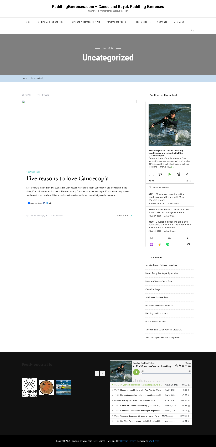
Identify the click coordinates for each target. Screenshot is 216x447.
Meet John (179, 22)
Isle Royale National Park (156, 297)
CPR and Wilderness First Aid (86, 22)
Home (28, 22)
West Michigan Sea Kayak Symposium (162, 337)
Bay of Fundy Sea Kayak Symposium (161, 273)
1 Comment (58, 216)
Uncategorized (33, 172)
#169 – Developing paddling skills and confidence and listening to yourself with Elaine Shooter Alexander (170, 224)
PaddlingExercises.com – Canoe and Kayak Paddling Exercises (108, 6)
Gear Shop (162, 22)
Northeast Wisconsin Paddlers (159, 305)
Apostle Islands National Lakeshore (161, 265)
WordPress (154, 441)
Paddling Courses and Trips (50, 22)
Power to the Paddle (116, 22)
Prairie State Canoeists (155, 321)
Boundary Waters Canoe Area (158, 281)
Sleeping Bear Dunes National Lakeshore (163, 329)
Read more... (123, 215)
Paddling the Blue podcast (157, 313)
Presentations (142, 22)
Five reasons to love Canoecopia (67, 179)
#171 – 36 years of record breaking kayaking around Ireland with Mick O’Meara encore (167, 197)
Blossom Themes (128, 441)
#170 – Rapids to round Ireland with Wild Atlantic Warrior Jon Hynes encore (169, 211)
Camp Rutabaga (152, 289)
